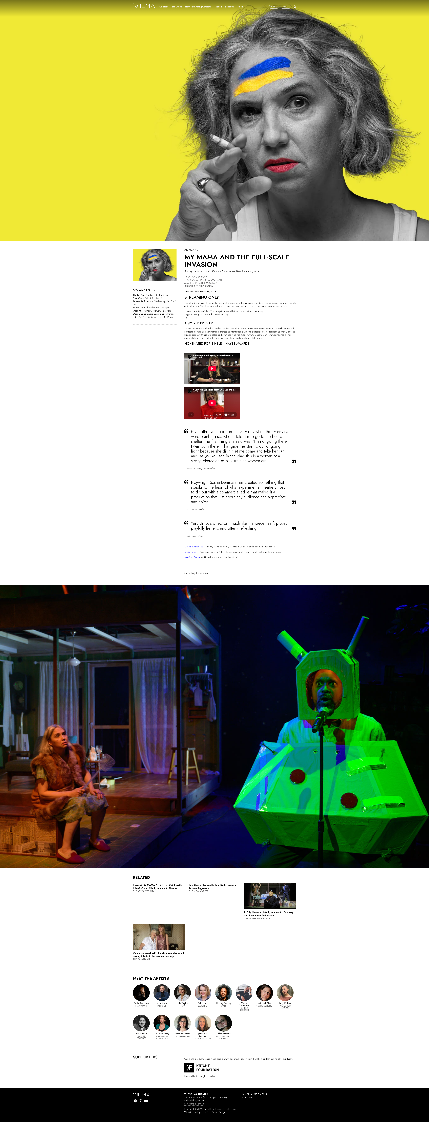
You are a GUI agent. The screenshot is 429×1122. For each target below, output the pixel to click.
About (240, 6)
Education (229, 6)
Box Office (177, 6)
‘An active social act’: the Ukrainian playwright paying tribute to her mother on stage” (241, 552)
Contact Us (247, 1097)
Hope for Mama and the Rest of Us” (221, 557)
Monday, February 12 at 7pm (157, 310)
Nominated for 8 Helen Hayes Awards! (217, 343)
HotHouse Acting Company (198, 6)
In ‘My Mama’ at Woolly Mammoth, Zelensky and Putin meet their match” (241, 546)
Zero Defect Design (216, 1112)
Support (218, 6)
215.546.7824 (260, 1094)
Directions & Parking (194, 1103)
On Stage (163, 6)
